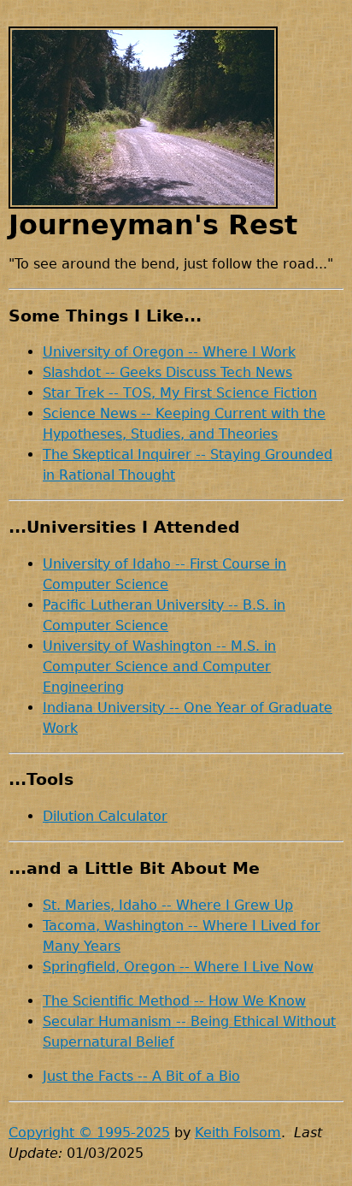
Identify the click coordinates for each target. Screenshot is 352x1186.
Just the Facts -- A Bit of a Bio (141, 1076)
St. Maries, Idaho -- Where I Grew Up (168, 905)
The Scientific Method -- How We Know (174, 1001)
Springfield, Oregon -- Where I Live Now (178, 967)
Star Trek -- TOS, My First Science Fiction (180, 393)
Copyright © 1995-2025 (89, 1132)
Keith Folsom (238, 1132)
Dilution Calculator (105, 816)
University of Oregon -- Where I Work (169, 352)
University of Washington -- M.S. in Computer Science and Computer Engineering (159, 666)
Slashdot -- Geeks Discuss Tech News (167, 372)
